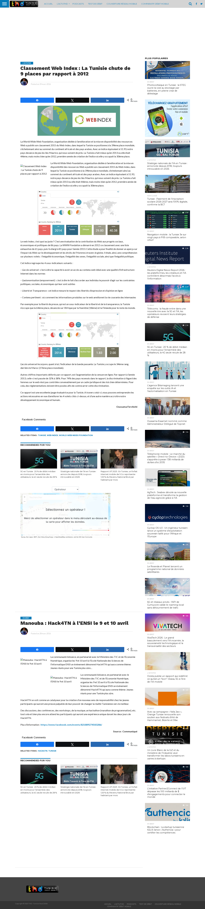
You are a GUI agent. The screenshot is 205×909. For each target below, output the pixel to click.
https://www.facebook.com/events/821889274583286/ (71, 724)
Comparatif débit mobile (155, 4)
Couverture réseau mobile (122, 4)
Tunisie (42, 435)
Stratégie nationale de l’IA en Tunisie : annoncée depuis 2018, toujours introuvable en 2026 (78, 474)
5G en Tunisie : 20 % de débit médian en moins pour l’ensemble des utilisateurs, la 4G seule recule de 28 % (38, 474)
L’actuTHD (62, 4)
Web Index (52, 435)
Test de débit (95, 4)
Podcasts (78, 4)
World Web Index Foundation (76, 435)
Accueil (48, 4)
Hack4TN (42, 751)
